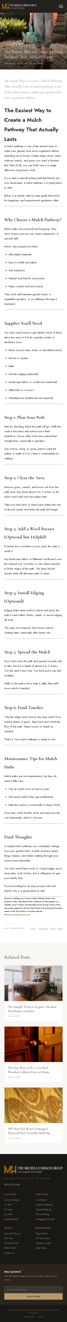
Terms (41, 1316)
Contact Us (9, 1252)
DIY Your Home (15, 44)
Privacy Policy (29, 1316)
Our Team (8, 1238)
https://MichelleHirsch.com (18, 914)
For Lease (8, 1209)
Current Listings (11, 1199)
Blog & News (42, 1233)
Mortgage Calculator (45, 1219)
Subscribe (33, 1296)
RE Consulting (42, 1214)
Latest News (41, 1248)
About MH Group (12, 1233)
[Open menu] (61, 6)
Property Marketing (44, 1204)
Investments (41, 1199)
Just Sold (8, 1214)
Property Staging (43, 1209)
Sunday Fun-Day (43, 1243)
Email (60, 929)
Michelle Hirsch (11, 1243)
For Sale (8, 1204)
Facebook (43, 929)
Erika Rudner (10, 1248)
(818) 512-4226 (12, 1184)
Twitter (52, 929)
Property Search (11, 1219)
